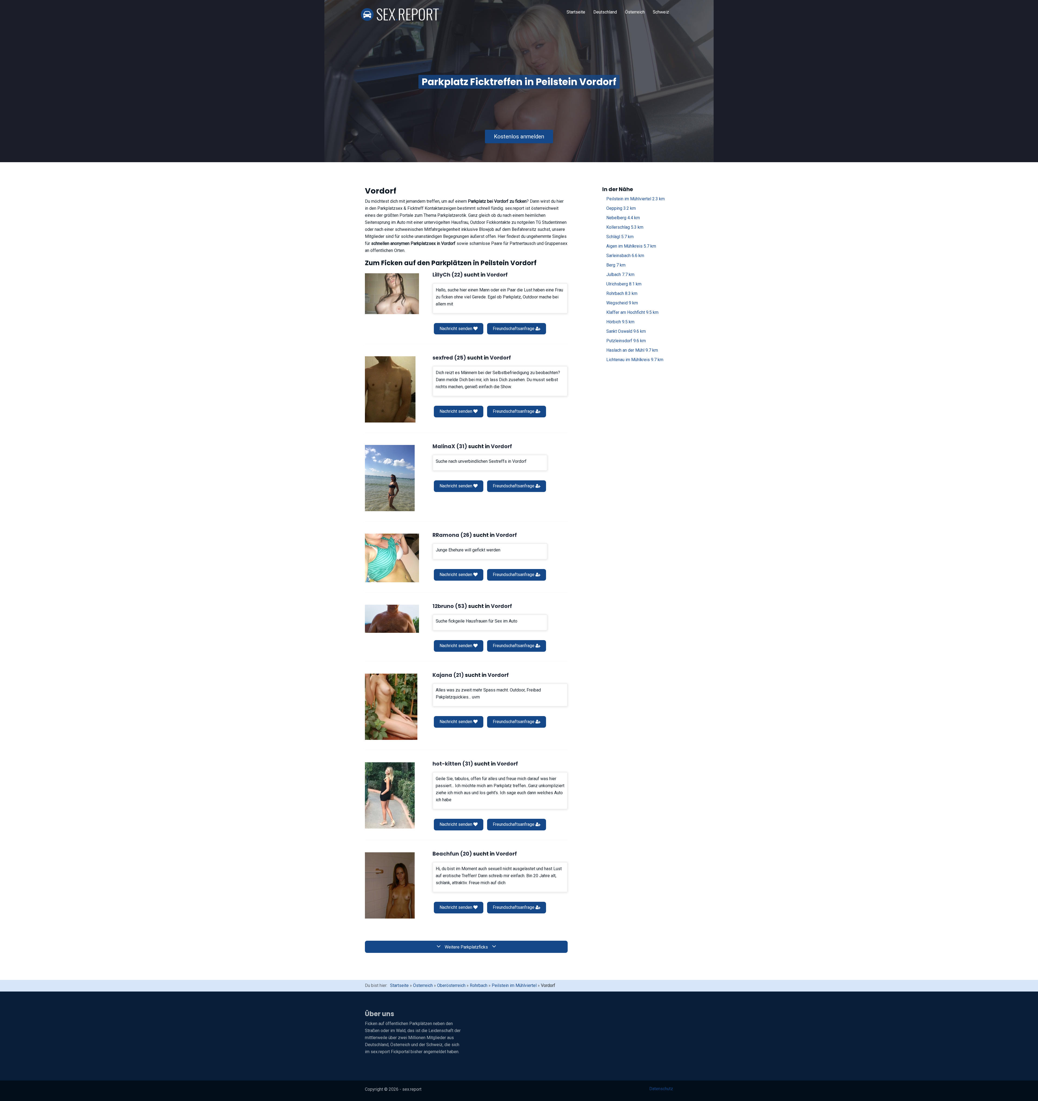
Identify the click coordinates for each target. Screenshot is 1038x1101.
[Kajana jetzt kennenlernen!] (391, 707)
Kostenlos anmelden (519, 136)
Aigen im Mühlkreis (631, 246)
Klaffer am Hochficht (632, 312)
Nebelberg (623, 217)
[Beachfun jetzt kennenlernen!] (390, 885)
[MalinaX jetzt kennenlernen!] (390, 478)
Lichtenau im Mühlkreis (634, 359)
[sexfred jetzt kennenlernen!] (390, 389)
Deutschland (605, 12)
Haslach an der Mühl (632, 350)
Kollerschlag (624, 227)
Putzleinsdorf (626, 340)
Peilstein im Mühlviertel (635, 198)
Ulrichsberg (623, 284)
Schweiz (661, 12)
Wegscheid (622, 302)
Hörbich (620, 321)
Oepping (621, 208)
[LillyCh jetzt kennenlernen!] (392, 293)
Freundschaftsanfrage (514, 328)
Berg (616, 265)
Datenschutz (661, 1088)
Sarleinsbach (625, 255)
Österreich (635, 12)
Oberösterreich (451, 985)
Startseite (576, 12)
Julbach (620, 274)
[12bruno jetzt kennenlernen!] (392, 619)
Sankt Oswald (626, 331)
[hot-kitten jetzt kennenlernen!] (390, 795)
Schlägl (620, 236)
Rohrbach (621, 293)
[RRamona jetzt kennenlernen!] (392, 558)
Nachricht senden (456, 328)
